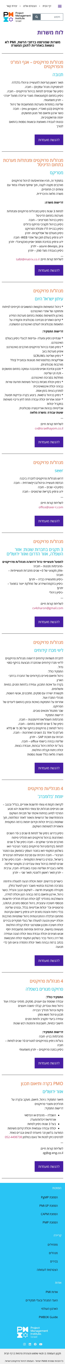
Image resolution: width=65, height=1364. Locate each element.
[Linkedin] (29, 1344)
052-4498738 (13, 1137)
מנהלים (53, 1253)
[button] (60, 6)
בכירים (54, 1261)
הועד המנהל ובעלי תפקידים (42, 1300)
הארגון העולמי (49, 1309)
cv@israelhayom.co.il (49, 428)
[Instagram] (24, 1344)
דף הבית (47, 6)
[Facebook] (35, 1344)
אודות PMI (52, 1292)
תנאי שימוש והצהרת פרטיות (30, 1353)
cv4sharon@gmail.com (47, 608)
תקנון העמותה (54, 1353)
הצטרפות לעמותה (47, 1270)
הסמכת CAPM (49, 1214)
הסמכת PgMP (49, 1197)
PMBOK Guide (48, 1317)
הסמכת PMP (50, 1222)
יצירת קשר (11, 6)
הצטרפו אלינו (30, 6)
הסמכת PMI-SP (48, 1206)
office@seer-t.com (51, 507)
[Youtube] (40, 1344)
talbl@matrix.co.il (28, 259)
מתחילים (53, 1245)
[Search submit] (37, 17)
